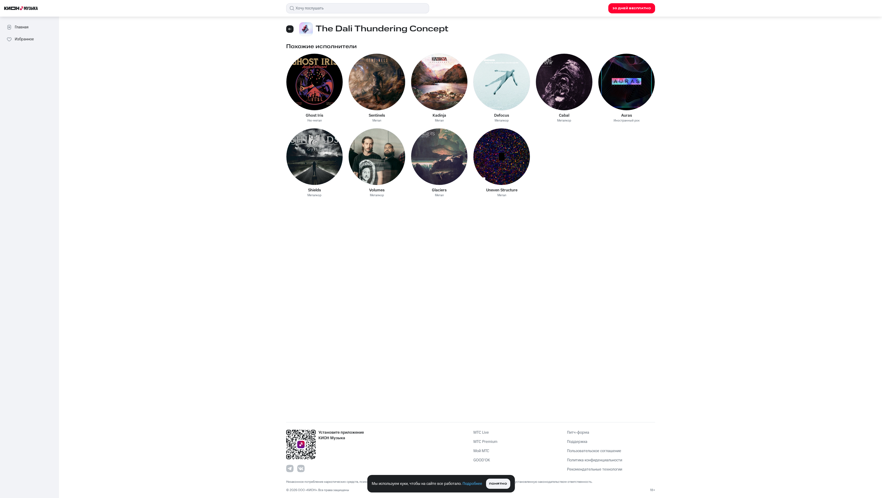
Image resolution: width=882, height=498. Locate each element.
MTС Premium (485, 442)
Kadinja (439, 115)
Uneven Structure (501, 190)
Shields (314, 190)
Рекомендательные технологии (594, 469)
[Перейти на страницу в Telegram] (290, 468)
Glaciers (439, 190)
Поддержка (577, 442)
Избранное (24, 39)
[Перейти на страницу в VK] (301, 468)
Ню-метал (314, 121)
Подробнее (472, 483)
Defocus (501, 115)
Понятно (498, 484)
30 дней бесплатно (631, 8)
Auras (626, 115)
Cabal (564, 115)
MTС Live (481, 432)
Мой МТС (481, 451)
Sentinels (377, 115)
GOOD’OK (481, 460)
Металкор (502, 121)
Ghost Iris (314, 115)
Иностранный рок (627, 121)
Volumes (377, 190)
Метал (376, 121)
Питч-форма (578, 432)
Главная (21, 27)
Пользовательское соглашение (594, 451)
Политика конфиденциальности (594, 460)
